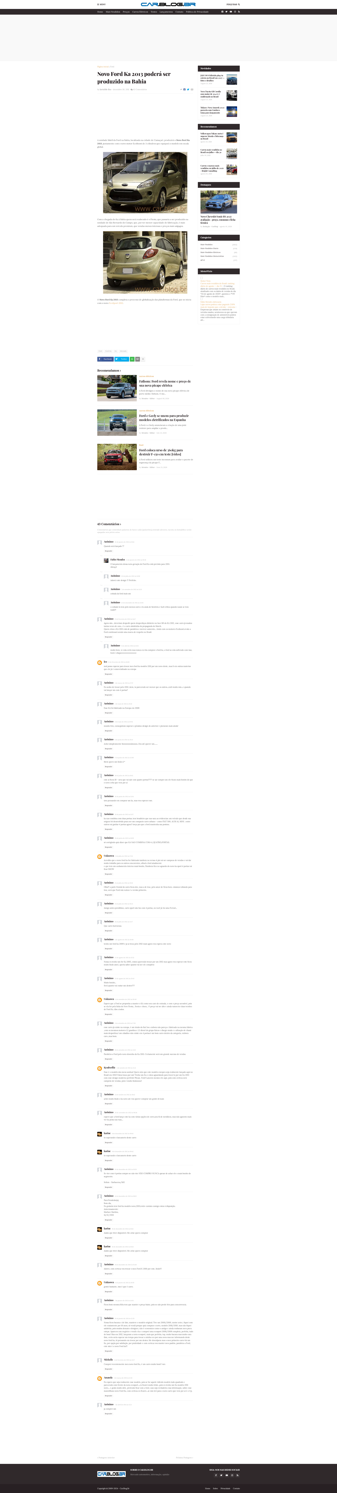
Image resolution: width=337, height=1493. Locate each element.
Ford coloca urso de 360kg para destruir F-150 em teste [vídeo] (161, 452)
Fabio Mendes (117, 559)
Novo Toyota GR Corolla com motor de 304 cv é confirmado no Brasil (210, 94)
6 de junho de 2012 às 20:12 (124, 740)
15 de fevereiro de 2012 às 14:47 (125, 619)
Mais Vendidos (113, 11)
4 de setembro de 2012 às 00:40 (126, 999)
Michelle (108, 1359)
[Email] (192, 89)
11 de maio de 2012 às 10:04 (124, 722)
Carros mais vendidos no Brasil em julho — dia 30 (211, 151)
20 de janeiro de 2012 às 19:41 (124, 542)
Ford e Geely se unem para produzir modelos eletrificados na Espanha (164, 418)
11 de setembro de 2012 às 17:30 (125, 1023)
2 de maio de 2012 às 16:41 (123, 704)
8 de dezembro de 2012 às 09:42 (122, 1133)
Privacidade (225, 1488)
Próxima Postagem (184, 1457)
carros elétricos (146, 376)
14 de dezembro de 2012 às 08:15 (126, 1196)
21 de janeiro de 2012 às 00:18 (136, 560)
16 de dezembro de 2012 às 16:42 (123, 1247)
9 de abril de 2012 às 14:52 (130, 646)
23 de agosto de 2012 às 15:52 (124, 958)
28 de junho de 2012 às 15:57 (124, 814)
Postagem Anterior (107, 1457)
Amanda (108, 1377)
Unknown (109, 855)
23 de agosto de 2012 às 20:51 (124, 978)
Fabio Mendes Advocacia (210, 302)
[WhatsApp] (132, 359)
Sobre (215, 1488)
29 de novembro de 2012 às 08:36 (126, 1113)
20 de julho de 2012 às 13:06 (130, 576)
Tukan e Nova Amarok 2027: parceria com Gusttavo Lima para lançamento (212, 110)
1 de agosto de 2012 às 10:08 (124, 940)
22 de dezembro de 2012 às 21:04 (132, 603)
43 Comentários (140, 89)
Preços (126, 11)
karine (107, 1133)
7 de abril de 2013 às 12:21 (123, 1405)
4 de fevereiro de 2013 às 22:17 (124, 1360)
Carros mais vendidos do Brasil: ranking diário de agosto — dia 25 (217, 284)
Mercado (123, 351)
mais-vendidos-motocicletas (218, 256)
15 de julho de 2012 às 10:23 (124, 904)
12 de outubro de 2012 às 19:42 (125, 1095)
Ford (112, 67)
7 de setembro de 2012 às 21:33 (131, 589)
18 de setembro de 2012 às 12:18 (125, 1050)
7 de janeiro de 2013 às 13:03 (124, 1300)
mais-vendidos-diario (218, 248)
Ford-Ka (108, 351)
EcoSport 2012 (116, 303)
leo (105, 661)
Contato (179, 11)
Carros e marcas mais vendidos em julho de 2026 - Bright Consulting (212, 168)
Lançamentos (166, 11)
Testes (154, 11)
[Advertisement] (168, 37)
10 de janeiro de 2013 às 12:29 (124, 1318)
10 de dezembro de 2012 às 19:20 (126, 1169)
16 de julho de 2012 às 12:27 (124, 922)
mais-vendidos (218, 244)
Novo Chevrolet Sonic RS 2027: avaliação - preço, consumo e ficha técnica (217, 219)
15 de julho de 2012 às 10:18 (124, 883)
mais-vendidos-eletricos (218, 252)
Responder (108, 551)
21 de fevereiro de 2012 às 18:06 (118, 662)
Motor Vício (205, 281)
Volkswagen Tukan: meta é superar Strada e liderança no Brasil (211, 136)
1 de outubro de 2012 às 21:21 (126, 1068)
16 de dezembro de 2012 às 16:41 (122, 1229)
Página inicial (103, 67)
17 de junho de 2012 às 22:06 (124, 758)
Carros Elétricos (140, 11)
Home (100, 11)
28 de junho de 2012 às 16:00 (124, 838)
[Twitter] (188, 89)
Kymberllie (109, 1067)
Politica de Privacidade (197, 11)
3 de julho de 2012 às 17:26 (124, 856)
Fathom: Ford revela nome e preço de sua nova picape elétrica (165, 383)
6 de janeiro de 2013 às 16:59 (124, 1283)
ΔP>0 (218, 260)
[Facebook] (184, 89)
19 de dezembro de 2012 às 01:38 (126, 1265)
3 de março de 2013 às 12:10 (123, 1378)
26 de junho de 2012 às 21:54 (124, 796)
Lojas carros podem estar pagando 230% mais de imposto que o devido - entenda (217, 305)
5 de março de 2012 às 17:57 (124, 683)
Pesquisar (232, 4)
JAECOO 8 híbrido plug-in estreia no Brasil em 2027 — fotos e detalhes (212, 78)
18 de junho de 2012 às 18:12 (124, 775)
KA (116, 351)
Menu (103, 4)
